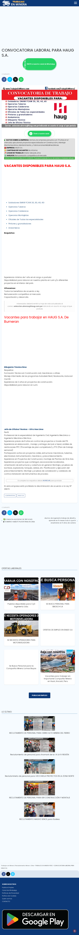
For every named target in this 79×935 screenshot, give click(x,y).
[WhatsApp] (21, 79)
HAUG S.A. (21, 496)
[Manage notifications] (74, 931)
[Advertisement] (39, 26)
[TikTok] (8, 874)
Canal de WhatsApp (9, 890)
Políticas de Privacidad (10, 893)
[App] (13, 874)
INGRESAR (46, 480)
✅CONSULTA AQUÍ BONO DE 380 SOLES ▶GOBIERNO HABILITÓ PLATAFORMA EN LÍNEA (19, 520)
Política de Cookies (9, 896)
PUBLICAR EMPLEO (39, 695)
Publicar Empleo (8, 887)
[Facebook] (4, 79)
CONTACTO (6, 901)
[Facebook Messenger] (9, 79)
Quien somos (7, 899)
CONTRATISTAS (10, 496)
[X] (15, 79)
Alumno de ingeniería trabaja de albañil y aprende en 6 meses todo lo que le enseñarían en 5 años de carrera (60, 520)
